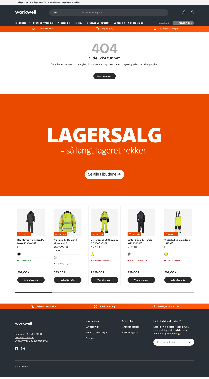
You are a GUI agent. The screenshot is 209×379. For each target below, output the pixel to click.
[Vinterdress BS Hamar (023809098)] (141, 222)
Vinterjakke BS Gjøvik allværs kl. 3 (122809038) (65, 243)
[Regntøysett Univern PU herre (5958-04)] (31, 222)
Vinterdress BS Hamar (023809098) (140, 241)
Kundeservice (92, 326)
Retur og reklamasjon (96, 332)
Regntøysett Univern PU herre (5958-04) (30, 241)
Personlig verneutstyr (98, 22)
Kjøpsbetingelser (130, 326)
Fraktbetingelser (130, 332)
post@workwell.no (24, 337)
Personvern (91, 338)
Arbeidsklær (65, 22)
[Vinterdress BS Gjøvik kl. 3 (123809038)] (104, 222)
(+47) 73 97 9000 (34, 334)
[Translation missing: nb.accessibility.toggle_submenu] (28, 22)
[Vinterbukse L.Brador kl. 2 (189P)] (178, 222)
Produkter (20, 22)
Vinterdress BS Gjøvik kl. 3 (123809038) (104, 241)
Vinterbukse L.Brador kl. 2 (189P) (177, 241)
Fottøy (78, 22)
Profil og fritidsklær (43, 22)
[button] (192, 12)
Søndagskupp (135, 22)
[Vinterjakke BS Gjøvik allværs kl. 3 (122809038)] (67, 222)
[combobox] (108, 12)
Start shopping (104, 76)
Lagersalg (119, 22)
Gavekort (164, 22)
